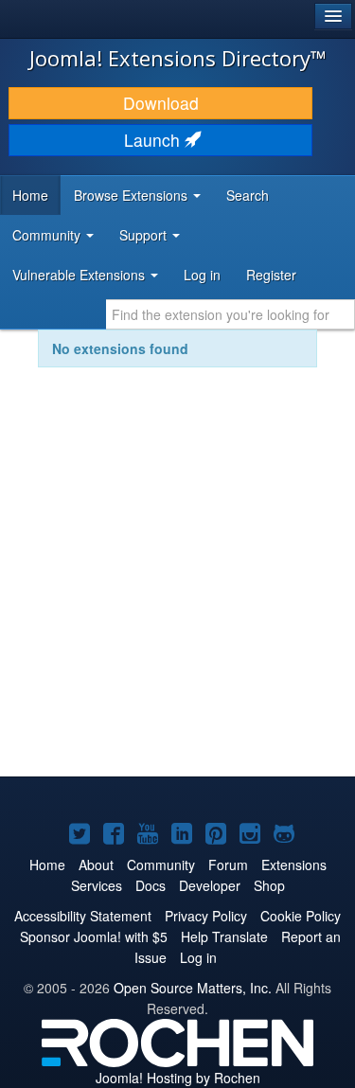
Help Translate (224, 936)
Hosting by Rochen (178, 1077)
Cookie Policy (300, 915)
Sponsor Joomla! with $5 (94, 936)
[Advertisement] (177, 584)
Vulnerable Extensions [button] (80, 274)
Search (247, 195)
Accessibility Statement (82, 915)
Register (271, 274)
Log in (202, 274)
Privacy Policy (206, 915)
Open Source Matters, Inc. (193, 987)
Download (161, 103)
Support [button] (144, 234)
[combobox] (230, 314)
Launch (154, 140)
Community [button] (48, 234)
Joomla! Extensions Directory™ (178, 58)
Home (30, 195)
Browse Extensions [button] (132, 195)
